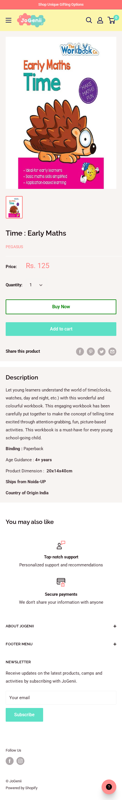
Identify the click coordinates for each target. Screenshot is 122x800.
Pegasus (14, 246)
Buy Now (61, 306)
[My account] (100, 20)
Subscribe (24, 714)
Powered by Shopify (21, 788)
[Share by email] (112, 351)
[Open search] (89, 20)
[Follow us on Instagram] (20, 761)
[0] (111, 20)
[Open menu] (8, 20)
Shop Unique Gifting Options (61, 4)
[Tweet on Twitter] (102, 351)
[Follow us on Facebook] (10, 761)
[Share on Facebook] (80, 351)
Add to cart (61, 329)
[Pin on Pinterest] (91, 351)
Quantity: (14, 284)
